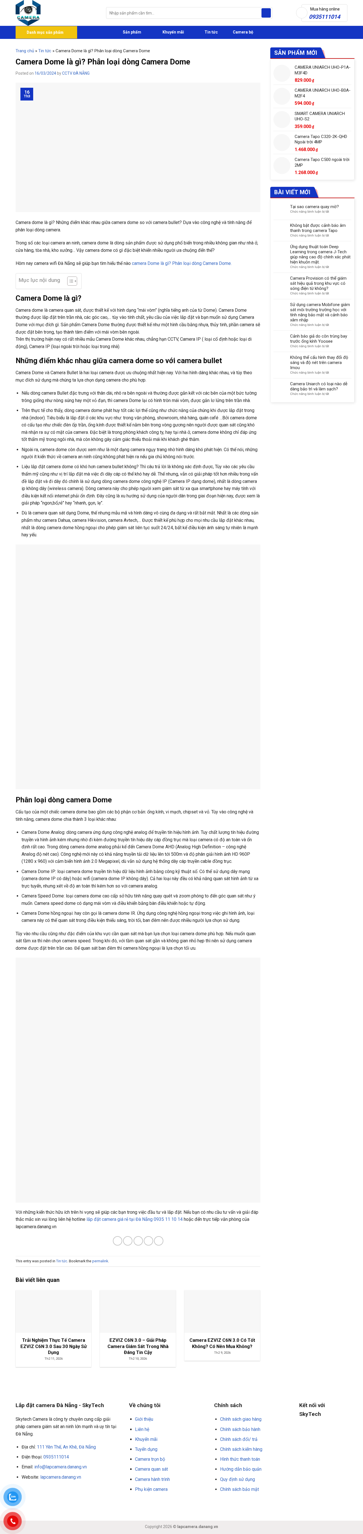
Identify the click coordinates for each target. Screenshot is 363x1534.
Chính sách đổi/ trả (239, 1439)
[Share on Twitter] (127, 1241)
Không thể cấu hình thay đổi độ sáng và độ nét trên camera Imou (319, 362)
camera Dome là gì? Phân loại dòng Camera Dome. (182, 263)
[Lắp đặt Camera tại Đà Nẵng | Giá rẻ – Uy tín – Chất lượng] (57, 13)
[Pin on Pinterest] (148, 1241)
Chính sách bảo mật (239, 1489)
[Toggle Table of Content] (69, 281)
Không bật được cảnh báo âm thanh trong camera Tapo (318, 228)
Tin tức (211, 32)
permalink (100, 1261)
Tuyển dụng (146, 1449)
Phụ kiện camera (151, 1489)
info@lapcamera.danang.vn (60, 1467)
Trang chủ (25, 50)
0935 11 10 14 (168, 1219)
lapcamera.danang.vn (60, 1477)
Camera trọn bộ (150, 1459)
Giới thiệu (144, 1419)
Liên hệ (142, 1429)
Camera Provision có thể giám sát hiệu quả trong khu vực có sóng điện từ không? (318, 283)
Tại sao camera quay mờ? (314, 206)
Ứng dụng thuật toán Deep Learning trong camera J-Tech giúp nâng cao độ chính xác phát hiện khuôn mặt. (320, 254)
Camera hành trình (152, 1479)
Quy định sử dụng (237, 1479)
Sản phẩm (131, 32)
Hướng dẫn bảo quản (240, 1469)
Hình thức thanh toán (240, 1459)
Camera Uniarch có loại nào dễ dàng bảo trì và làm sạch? (318, 386)
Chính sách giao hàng (240, 1419)
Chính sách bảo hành (240, 1429)
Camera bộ (242, 32)
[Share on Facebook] (117, 1241)
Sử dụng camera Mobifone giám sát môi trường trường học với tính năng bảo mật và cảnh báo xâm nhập (320, 312)
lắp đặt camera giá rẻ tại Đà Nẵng (119, 1219)
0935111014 (56, 1457)
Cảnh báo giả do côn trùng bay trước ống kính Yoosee (318, 339)
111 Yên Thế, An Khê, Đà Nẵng (66, 1447)
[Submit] (266, 13)
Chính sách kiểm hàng (241, 1449)
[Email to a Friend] (138, 1241)
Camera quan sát (151, 1469)
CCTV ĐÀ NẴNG (76, 73)
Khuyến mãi (173, 32)
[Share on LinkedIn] (158, 1241)
